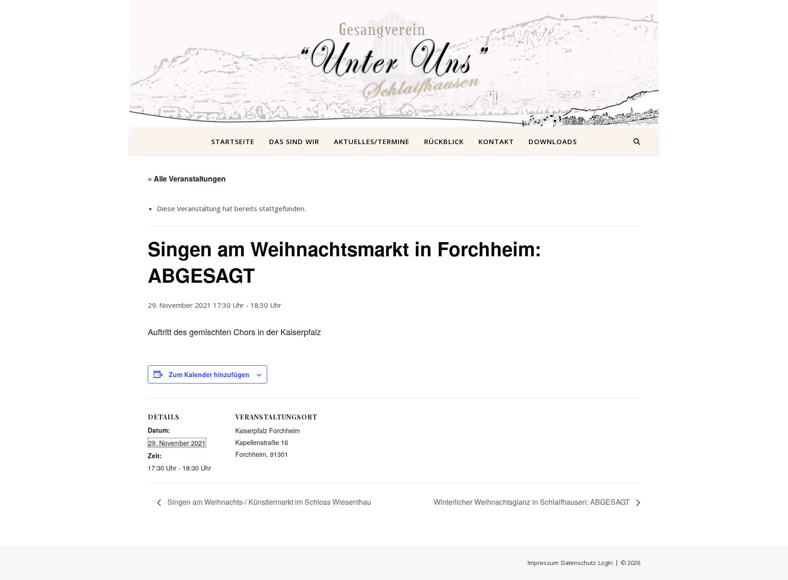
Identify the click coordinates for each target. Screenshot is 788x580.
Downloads (553, 141)
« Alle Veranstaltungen (187, 178)
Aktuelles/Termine (372, 141)
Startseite (232, 141)
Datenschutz (578, 563)
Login (605, 563)
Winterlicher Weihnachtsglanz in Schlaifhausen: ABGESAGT (533, 502)
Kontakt (496, 141)
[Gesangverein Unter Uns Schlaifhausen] (394, 58)
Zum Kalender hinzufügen (209, 374)
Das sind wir (294, 141)
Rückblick (444, 141)
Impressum (543, 563)
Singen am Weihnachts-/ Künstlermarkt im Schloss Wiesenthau (268, 502)
